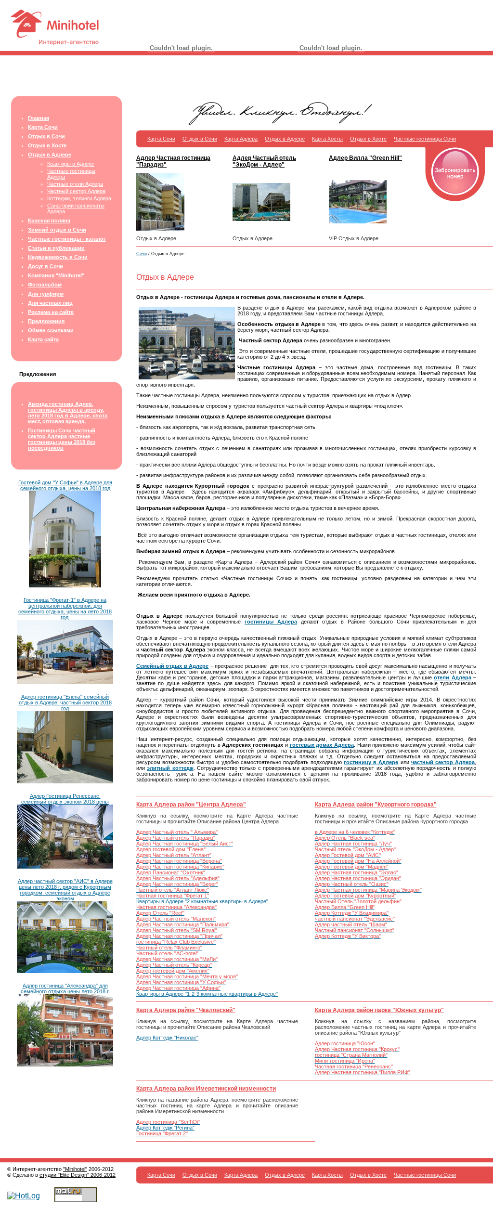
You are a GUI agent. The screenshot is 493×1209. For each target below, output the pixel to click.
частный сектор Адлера (443, 762)
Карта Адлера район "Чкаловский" (185, 1010)
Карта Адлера (241, 139)
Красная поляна (49, 220)
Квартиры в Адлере (70, 164)
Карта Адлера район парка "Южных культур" (379, 1010)
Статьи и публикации (56, 248)
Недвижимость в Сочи (58, 257)
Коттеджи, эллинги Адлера (79, 198)
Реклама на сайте (51, 312)
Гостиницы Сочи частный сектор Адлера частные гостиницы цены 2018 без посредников (61, 439)
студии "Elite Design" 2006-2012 (77, 1175)
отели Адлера (452, 677)
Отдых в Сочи (46, 136)
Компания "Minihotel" (56, 275)
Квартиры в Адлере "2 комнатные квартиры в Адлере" (202, 901)
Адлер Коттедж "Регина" (165, 1128)
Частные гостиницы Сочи (425, 139)
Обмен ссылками (51, 330)
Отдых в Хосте (47, 145)
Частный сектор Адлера (76, 191)
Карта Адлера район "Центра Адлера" (191, 804)
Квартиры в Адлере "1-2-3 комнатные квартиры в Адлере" (207, 994)
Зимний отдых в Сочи (57, 230)
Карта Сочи (43, 127)
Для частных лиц (50, 303)
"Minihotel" (75, 1169)
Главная (38, 118)
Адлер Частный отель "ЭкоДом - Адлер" (264, 161)
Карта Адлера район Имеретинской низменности (206, 1088)
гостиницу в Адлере (371, 762)
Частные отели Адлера (75, 184)
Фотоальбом (45, 284)
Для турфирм (46, 294)
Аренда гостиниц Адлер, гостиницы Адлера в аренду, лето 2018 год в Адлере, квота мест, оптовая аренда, (67, 412)
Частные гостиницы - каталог (67, 239)
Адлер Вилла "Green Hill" (365, 158)
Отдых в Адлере (49, 154)
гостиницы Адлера (271, 621)
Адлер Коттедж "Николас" (167, 1037)
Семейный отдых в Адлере (172, 666)
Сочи (141, 253)
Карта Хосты (327, 139)
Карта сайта (43, 339)
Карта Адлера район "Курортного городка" (376, 804)
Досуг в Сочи (45, 266)
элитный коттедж (170, 768)
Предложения (46, 321)
